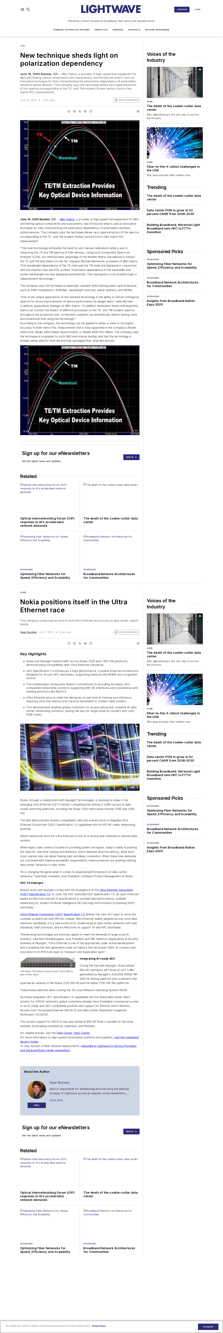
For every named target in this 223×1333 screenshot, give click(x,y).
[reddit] (85, 111)
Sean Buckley (28, 632)
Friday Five (101, 30)
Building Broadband (157, 30)
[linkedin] (74, 111)
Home (150, 101)
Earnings (118, 30)
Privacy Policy (99, 1326)
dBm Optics (67, 219)
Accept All (208, 1327)
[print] (138, 111)
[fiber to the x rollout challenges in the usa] (175, 142)
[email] (90, 111)
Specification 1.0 (39, 894)
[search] (28, 9)
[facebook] (68, 111)
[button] (22, 9)
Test (22, 46)
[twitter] (79, 111)
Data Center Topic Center (73, 1033)
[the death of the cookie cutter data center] (175, 82)
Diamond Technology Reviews (71, 30)
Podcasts (134, 30)
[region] (111, 1327)
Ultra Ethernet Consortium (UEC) (41, 914)
